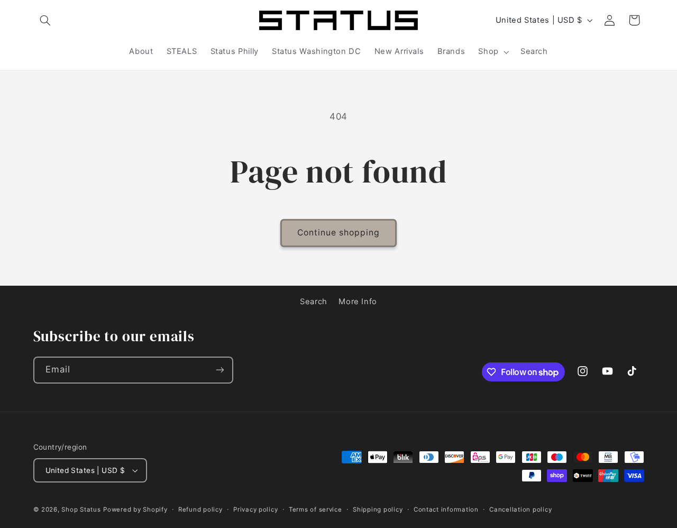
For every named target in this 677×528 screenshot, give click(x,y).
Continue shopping (338, 232)
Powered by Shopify (135, 509)
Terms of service (315, 509)
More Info (357, 301)
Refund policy (200, 509)
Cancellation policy (520, 509)
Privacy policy (255, 509)
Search (313, 301)
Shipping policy (377, 509)
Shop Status (80, 509)
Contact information (446, 509)
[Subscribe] (219, 370)
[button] (45, 20)
